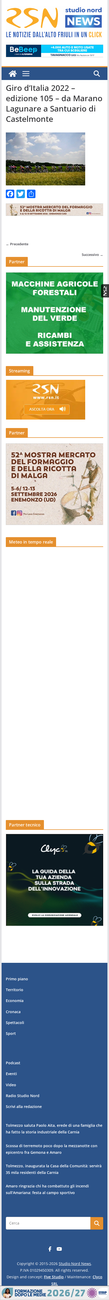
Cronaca (13, 1011)
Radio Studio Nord (22, 1095)
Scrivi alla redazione (24, 1106)
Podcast (13, 1062)
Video (11, 1084)
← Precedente (17, 244)
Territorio (14, 989)
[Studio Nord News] (13, 73)
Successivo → (92, 254)
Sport (11, 1033)
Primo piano (17, 978)
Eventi (11, 1073)
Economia (15, 1000)
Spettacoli (15, 1022)
